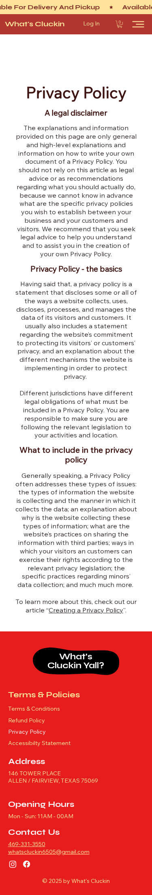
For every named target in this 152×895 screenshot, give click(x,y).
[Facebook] (26, 864)
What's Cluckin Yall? (75, 660)
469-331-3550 (26, 845)
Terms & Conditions (34, 709)
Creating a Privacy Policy (86, 611)
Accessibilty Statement (39, 744)
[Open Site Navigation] (138, 24)
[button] (120, 24)
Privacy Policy (27, 732)
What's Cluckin (34, 23)
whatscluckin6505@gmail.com (49, 852)
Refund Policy (26, 721)
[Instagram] (12, 864)
